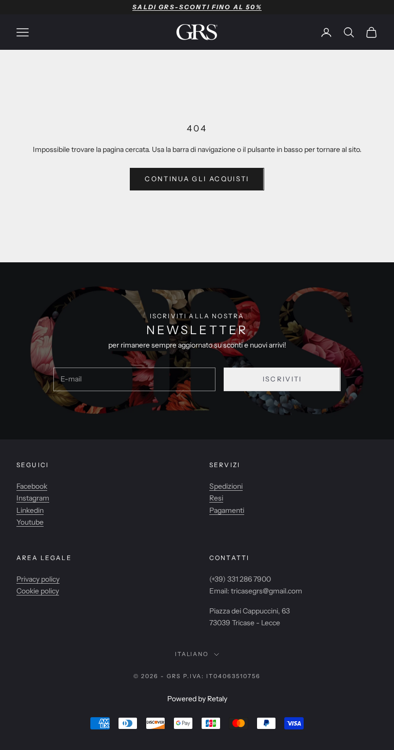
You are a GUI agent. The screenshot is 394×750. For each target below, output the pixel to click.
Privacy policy (38, 579)
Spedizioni (226, 486)
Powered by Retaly (197, 698)
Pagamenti (226, 510)
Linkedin (30, 510)
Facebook (31, 486)
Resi (216, 498)
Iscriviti (282, 379)
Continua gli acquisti (197, 179)
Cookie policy (37, 590)
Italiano (192, 654)
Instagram (32, 498)
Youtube (30, 522)
